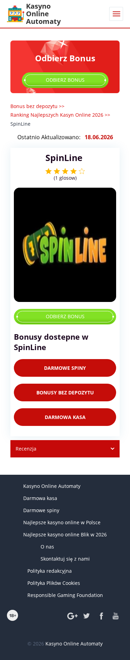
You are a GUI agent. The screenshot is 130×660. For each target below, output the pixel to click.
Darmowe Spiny (65, 368)
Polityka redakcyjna (49, 571)
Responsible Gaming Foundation (65, 595)
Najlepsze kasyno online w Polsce (62, 522)
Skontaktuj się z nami (65, 558)
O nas (47, 546)
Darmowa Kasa (65, 417)
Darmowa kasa (40, 498)
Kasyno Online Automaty (51, 486)
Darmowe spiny (41, 510)
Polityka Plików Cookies (53, 583)
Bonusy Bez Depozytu (65, 392)
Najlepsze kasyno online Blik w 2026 (65, 534)
